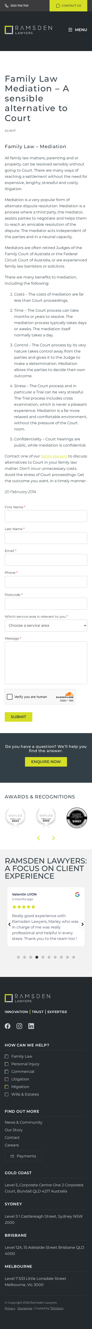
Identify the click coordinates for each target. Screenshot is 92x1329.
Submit (18, 717)
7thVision (56, 1308)
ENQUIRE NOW (46, 761)
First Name (15, 507)
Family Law (21, 1057)
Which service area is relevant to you (36, 616)
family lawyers (54, 456)
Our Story (14, 1130)
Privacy (10, 1308)
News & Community (23, 1123)
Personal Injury (25, 1064)
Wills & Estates (25, 1094)
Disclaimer (25, 1308)
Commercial (22, 1071)
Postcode (13, 595)
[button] (38, 838)
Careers (12, 1145)
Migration (20, 1086)
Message (13, 638)
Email (10, 551)
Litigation (20, 1079)
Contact (12, 1137)
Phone (11, 572)
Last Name (15, 529)
